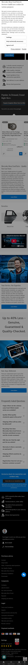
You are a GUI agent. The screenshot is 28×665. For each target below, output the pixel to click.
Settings (9, 37)
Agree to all (10, 45)
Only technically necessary (14, 41)
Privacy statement (16, 49)
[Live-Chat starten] (23, 574)
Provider (24, 49)
